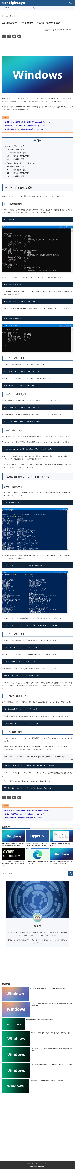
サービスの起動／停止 (18, 153)
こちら (50, 940)
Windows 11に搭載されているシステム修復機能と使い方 (47, 988)
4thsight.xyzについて (33, 1163)
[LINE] (14, 36)
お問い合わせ (44, 1163)
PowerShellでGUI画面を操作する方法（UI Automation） (48, 1080)
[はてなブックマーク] (19, 36)
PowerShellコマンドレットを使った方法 (21, 163)
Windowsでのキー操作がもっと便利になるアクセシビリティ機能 (52, 1064)
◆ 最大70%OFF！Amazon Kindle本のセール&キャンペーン (25, 126)
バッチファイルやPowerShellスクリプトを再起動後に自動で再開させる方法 (52, 1004)
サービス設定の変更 (17, 159)
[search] (70, 873)
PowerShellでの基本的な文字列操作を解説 (39, 1019)
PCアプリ (34, 8)
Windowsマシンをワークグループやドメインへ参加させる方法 (50, 1033)
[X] (4, 36)
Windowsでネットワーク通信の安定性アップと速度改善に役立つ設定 (52, 1049)
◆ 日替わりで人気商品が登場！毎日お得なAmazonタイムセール (27, 122)
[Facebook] (9, 36)
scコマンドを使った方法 (15, 146)
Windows (8, 8)
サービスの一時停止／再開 (20, 156)
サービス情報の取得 (17, 149)
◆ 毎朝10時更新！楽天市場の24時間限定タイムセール (23, 129)
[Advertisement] (37, 47)
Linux (21, 8)
